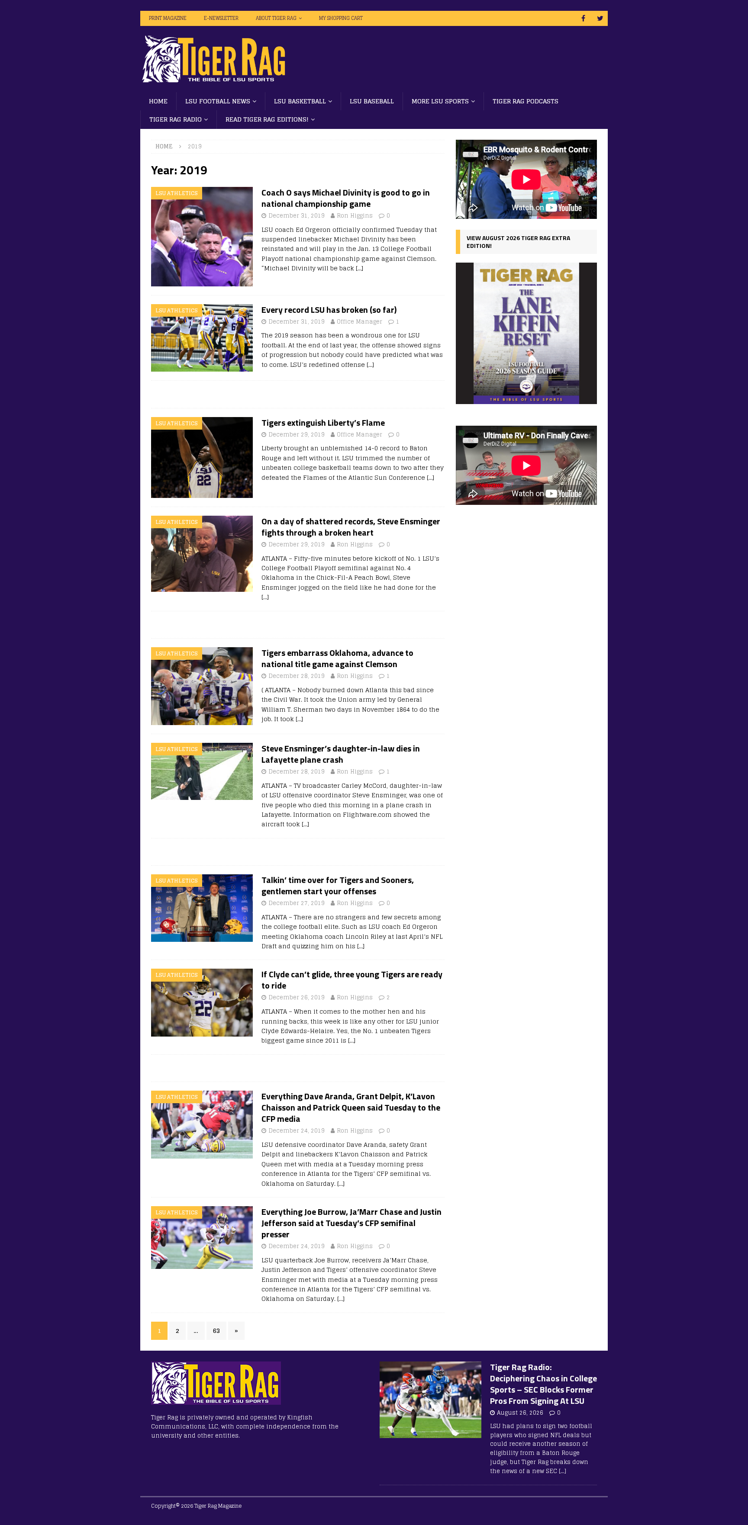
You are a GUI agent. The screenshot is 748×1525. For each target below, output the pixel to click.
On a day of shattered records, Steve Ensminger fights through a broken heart (350, 526)
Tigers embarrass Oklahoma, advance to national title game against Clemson (337, 658)
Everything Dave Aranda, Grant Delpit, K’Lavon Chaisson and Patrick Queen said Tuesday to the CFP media (350, 1107)
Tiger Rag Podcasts (525, 101)
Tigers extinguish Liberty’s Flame (323, 422)
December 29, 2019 (296, 435)
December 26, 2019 (296, 997)
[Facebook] (583, 18)
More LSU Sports (440, 101)
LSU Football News (217, 101)
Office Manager (359, 322)
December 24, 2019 (296, 1131)
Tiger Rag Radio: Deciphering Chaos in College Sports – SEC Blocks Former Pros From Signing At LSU (543, 1383)
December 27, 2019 (296, 903)
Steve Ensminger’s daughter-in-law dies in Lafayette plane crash (340, 754)
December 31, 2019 (296, 216)
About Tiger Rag (276, 18)
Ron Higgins (355, 216)
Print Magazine (168, 18)
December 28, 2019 (296, 676)
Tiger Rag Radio (175, 119)
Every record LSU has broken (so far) (329, 309)
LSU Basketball (300, 101)
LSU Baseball (372, 101)
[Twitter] (600, 18)
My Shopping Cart (341, 18)
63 (216, 1330)
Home (158, 101)
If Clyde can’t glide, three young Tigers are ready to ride (351, 979)
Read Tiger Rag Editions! (267, 119)
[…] (359, 268)
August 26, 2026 (520, 1413)
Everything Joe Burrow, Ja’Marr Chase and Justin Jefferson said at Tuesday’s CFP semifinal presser (351, 1223)
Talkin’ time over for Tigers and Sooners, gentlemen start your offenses (337, 885)
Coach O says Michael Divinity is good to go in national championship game (345, 198)
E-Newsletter (221, 18)
